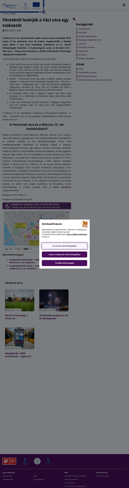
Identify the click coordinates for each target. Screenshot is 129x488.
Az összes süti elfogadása (65, 246)
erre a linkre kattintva (77, 234)
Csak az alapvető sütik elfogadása (64, 254)
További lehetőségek (64, 263)
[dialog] (64, 244)
